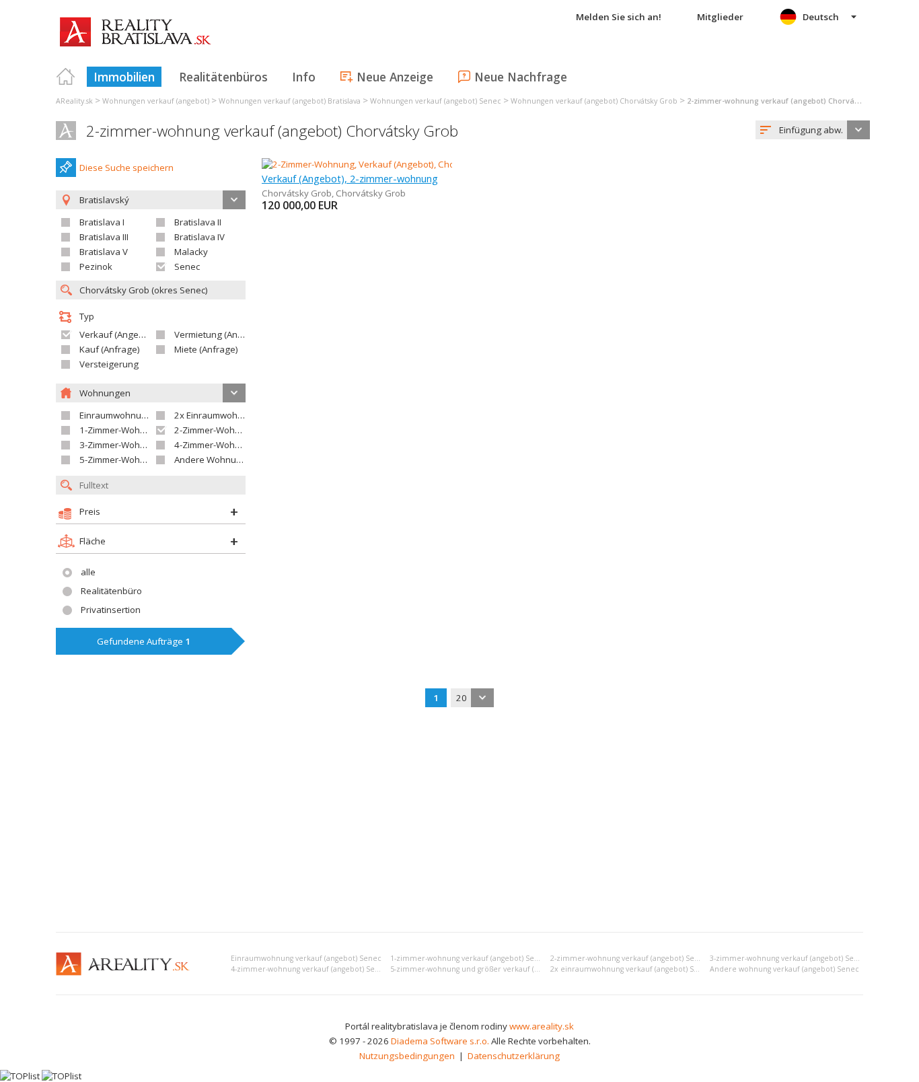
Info (304, 77)
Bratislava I (101, 222)
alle (88, 572)
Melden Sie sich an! (618, 17)
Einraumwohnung (115, 415)
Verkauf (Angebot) (117, 334)
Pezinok (95, 266)
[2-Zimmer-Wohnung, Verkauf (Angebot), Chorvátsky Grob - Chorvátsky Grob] (418, 164)
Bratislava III (103, 237)
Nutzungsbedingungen (407, 1056)
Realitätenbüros (223, 77)
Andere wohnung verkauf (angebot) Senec (784, 969)
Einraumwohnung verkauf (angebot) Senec (306, 958)
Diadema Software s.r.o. (440, 1041)
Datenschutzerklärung (514, 1056)
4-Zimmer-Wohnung (215, 445)
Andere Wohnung (210, 460)
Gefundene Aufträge (143, 641)
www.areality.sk (541, 1026)
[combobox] (813, 129)
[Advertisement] (459, 821)
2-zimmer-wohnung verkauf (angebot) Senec (629, 958)
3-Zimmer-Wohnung (120, 445)
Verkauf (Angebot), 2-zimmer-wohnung (350, 178)
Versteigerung (109, 364)
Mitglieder (720, 17)
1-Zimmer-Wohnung (120, 430)
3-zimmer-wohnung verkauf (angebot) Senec (788, 958)
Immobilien (124, 77)
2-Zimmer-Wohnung (215, 430)
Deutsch (821, 17)
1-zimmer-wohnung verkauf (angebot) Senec (469, 958)
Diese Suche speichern (126, 167)
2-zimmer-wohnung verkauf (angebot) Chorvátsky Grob (272, 130)
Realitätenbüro (111, 591)
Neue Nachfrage (520, 77)
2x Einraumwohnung (216, 415)
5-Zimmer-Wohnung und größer (144, 460)
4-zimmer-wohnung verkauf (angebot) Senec (309, 969)
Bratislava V (103, 252)
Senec (187, 266)
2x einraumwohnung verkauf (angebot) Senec (631, 969)
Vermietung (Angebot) (219, 334)
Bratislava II (197, 222)
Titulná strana (66, 77)
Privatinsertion (111, 610)
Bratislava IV (199, 237)
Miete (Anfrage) (206, 349)
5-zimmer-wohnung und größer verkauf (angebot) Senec (489, 969)
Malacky (191, 252)
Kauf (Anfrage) (109, 349)
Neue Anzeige (395, 77)
